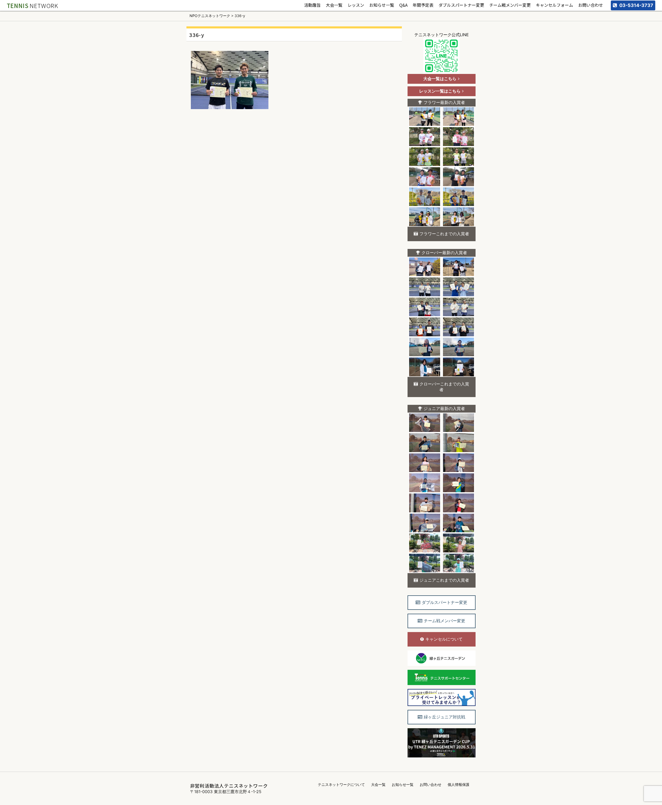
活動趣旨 (312, 5)
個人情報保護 (458, 784)
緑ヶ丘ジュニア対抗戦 (444, 716)
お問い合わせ (590, 5)
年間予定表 (423, 5)
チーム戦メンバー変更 (510, 5)
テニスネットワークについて (341, 784)
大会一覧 (334, 5)
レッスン (356, 5)
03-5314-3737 (636, 5)
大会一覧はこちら (439, 78)
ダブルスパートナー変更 (461, 5)
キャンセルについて (444, 639)
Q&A (403, 5)
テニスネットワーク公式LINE (441, 34)
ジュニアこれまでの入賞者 (444, 580)
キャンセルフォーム (554, 5)
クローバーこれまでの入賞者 (444, 386)
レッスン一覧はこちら (440, 91)
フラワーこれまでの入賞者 (444, 233)
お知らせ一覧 (381, 5)
